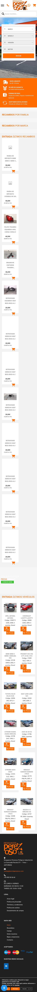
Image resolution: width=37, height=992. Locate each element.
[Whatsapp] (29, 5)
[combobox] (18, 29)
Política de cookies (13, 908)
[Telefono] (8, 5)
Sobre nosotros (12, 934)
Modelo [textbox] (11, 36)
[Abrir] (2, 5)
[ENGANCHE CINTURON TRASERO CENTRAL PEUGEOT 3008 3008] (10, 254)
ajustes (17, 985)
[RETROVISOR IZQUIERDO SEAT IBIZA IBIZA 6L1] (10, 290)
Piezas (11, 633)
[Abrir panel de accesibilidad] (4, 988)
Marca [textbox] (10, 29)
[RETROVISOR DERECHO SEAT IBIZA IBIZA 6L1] (10, 325)
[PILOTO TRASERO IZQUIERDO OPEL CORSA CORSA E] (10, 218)
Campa (9, 931)
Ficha (7, 630)
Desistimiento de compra (15, 911)
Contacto (10, 940)
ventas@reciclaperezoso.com (13, 871)
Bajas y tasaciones (13, 937)
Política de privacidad (14, 902)
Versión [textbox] (11, 42)
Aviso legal (10, 899)
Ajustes (24, 989)
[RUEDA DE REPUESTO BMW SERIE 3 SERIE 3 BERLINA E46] (10, 147)
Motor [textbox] (10, 49)
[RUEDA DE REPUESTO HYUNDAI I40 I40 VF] (10, 183)
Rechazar (15, 989)
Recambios (10, 928)
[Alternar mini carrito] (34, 5)
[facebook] (6, 966)
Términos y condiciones (15, 905)
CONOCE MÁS (7, 582)
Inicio (9, 925)
